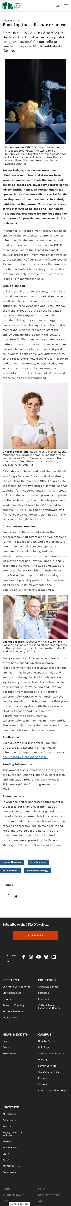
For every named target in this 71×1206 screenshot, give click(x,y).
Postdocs (43, 992)
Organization (10, 1120)
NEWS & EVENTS (15, 1034)
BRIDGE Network (12, 1166)
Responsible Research (15, 1011)
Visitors (42, 1084)
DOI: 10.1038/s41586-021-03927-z (25, 757)
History (7, 1141)
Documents (9, 1172)
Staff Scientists (12, 992)
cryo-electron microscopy (29, 291)
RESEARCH (11, 980)
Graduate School (48, 986)
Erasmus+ (44, 1078)
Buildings (43, 1047)
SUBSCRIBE (35, 935)
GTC (40, 1201)
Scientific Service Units (16, 986)
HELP (6, 1201)
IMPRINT (43, 1188)
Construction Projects (51, 1053)
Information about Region (53, 1090)
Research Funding (13, 1005)
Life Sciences (38, 862)
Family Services (47, 1065)
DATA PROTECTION (49, 1195)
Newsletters (10, 1053)
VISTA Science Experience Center (49, 1006)
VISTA (6, 1153)
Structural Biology (37, 870)
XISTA (6, 1159)
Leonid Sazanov (12, 862)
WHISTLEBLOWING (13, 1195)
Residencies (10, 1147)
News (6, 1041)
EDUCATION (47, 980)
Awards (7, 1126)
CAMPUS (44, 1034)
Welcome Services (48, 1072)
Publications (10, 1017)
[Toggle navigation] (66, 6)
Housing (42, 1059)
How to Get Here (48, 1041)
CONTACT (8, 1188)
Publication (10, 870)
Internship (44, 999)
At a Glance (9, 1114)
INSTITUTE (11, 1107)
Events (7, 1047)
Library (7, 999)
